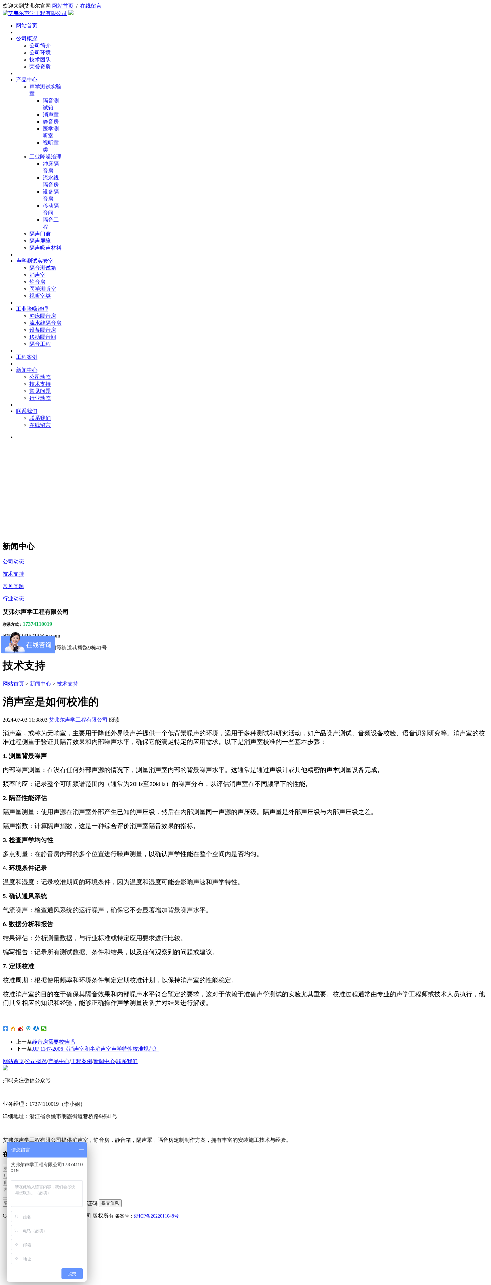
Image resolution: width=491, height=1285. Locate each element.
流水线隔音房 (45, 323)
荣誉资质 (40, 66)
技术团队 (40, 59)
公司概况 (26, 38)
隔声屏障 (40, 241)
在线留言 (91, 6)
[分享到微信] (44, 1028)
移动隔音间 (42, 337)
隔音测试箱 (42, 268)
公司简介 (40, 45)
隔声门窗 (40, 234)
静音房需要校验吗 (53, 1042)
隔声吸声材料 (45, 248)
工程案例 (26, 357)
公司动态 (40, 377)
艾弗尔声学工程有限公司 (78, 720)
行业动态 (40, 398)
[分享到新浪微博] (21, 1028)
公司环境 (40, 52)
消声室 (51, 114)
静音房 (51, 121)
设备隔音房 (42, 330)
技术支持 (40, 384)
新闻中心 (26, 370)
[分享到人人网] (36, 1028)
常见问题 (40, 391)
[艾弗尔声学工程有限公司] (35, 13)
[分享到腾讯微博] (28, 1028)
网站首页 (62, 6)
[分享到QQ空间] (13, 1028)
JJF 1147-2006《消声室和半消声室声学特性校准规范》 (95, 1049)
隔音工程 (40, 344)
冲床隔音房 (42, 316)
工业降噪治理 (45, 157)
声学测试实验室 (34, 261)
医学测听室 (42, 289)
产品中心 (26, 79)
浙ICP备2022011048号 (156, 1216)
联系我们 (26, 411)
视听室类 (40, 296)
